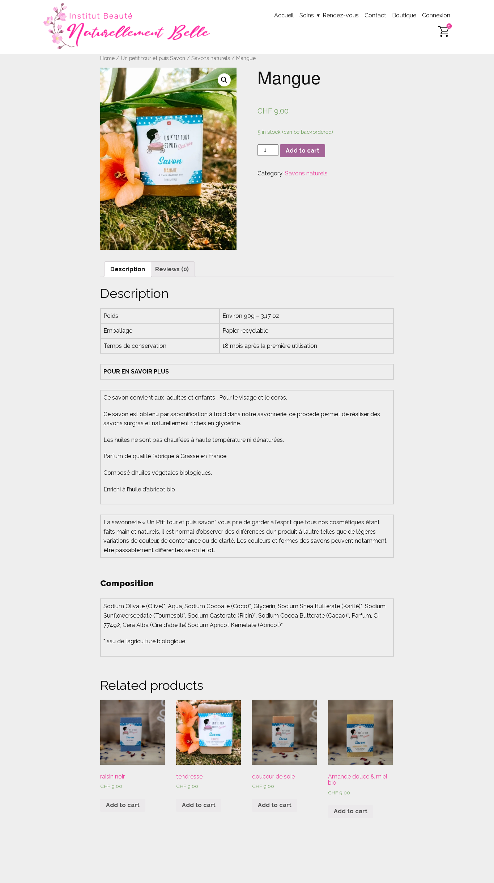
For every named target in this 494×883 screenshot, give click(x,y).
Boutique (404, 15)
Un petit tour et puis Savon (153, 58)
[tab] (127, 269)
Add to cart (302, 150)
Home (107, 58)
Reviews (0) (172, 269)
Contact (375, 15)
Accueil (284, 15)
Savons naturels (210, 58)
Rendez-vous (341, 15)
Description (127, 269)
